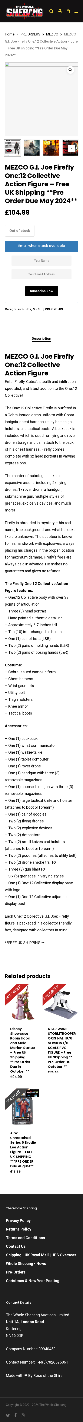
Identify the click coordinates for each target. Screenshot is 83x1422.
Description (41, 338)
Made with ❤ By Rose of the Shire (34, 1375)
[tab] (41, 339)
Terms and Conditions (25, 1237)
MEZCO (52, 34)
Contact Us (16, 1246)
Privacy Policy (18, 1220)
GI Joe (26, 309)
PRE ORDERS (30, 34)
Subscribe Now (41, 291)
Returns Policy (18, 1229)
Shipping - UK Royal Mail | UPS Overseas (41, 1255)
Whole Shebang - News (26, 1263)
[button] (76, 11)
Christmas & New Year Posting (32, 1280)
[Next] (71, 148)
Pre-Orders (16, 1272)
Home (9, 34)
